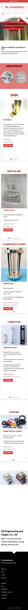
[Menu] (2, 7)
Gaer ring (12, 449)
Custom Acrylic (8, 210)
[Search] (26, 7)
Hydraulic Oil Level (10, 347)
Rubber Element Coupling (12, 431)
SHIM (9, 139)
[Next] (26, 78)
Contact (23, 13)
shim (7, 142)
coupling (8, 449)
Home (3, 13)
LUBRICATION (11, 374)
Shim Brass (7, 119)
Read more (8, 145)
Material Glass (8, 283)
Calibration (8, 305)
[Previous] (1, 78)
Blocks (14, 16)
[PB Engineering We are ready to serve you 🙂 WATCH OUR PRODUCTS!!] (14, 478)
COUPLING (10, 446)
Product (9, 13)
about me (16, 13)
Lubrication (16, 376)
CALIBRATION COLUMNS (13, 302)
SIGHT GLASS (11, 224)
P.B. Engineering (14, 7)
